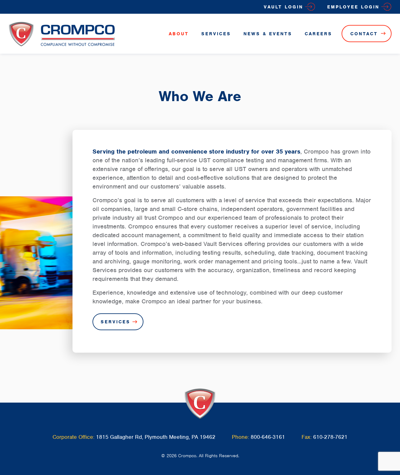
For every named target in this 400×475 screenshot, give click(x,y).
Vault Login (283, 7)
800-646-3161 (268, 436)
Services (216, 34)
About (179, 34)
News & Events (267, 34)
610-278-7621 (330, 436)
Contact (364, 34)
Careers (318, 34)
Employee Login (353, 7)
